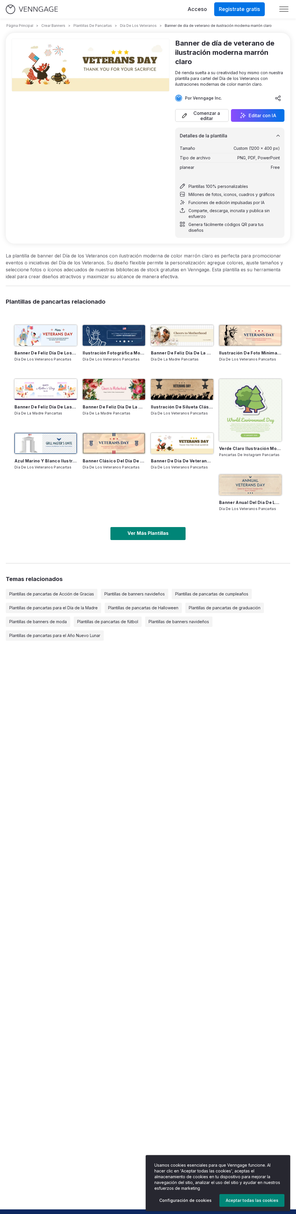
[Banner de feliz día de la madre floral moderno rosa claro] (114, 389)
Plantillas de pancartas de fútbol (107, 621)
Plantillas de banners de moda (38, 621)
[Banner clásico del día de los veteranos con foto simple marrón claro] (114, 443)
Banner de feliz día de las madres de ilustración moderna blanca (45, 406)
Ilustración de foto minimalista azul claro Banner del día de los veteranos (250, 352)
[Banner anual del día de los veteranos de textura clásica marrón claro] (250, 485)
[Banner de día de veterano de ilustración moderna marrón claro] (182, 443)
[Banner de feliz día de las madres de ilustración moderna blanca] (45, 389)
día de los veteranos (138, 25)
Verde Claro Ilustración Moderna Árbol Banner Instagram (250, 448)
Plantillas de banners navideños (134, 593)
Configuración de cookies (185, 1200)
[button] (202, 115)
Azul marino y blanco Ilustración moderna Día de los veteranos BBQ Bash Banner (45, 460)
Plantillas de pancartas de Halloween (143, 607)
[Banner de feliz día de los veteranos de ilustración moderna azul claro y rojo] (45, 335)
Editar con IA (262, 115)
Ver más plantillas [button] (148, 533)
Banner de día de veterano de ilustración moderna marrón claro (182, 460)
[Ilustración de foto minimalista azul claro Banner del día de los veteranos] (250, 335)
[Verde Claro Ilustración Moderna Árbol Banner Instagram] (250, 410)
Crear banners (53, 25)
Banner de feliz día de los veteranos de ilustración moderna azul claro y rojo (45, 352)
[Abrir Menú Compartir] (278, 98)
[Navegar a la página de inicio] (32, 9)
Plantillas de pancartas (92, 25)
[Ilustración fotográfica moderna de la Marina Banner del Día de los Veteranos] (114, 335)
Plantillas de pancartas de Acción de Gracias (51, 593)
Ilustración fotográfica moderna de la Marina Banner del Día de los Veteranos (114, 352)
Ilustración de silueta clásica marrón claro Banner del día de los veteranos (182, 406)
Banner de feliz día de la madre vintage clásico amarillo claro (182, 352)
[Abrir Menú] (284, 9)
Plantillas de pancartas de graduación (224, 607)
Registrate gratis (239, 9)
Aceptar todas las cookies (252, 1200)
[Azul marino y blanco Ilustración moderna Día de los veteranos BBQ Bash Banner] (45, 443)
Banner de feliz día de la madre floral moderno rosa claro (114, 406)
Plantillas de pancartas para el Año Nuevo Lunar (54, 635)
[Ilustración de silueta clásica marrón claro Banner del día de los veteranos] (182, 389)
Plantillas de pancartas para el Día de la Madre (53, 607)
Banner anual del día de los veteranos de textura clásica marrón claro (250, 502)
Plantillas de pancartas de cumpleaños (211, 593)
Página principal (19, 25)
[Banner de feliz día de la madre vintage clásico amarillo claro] (182, 335)
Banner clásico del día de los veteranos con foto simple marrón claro (114, 460)
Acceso (197, 9)
